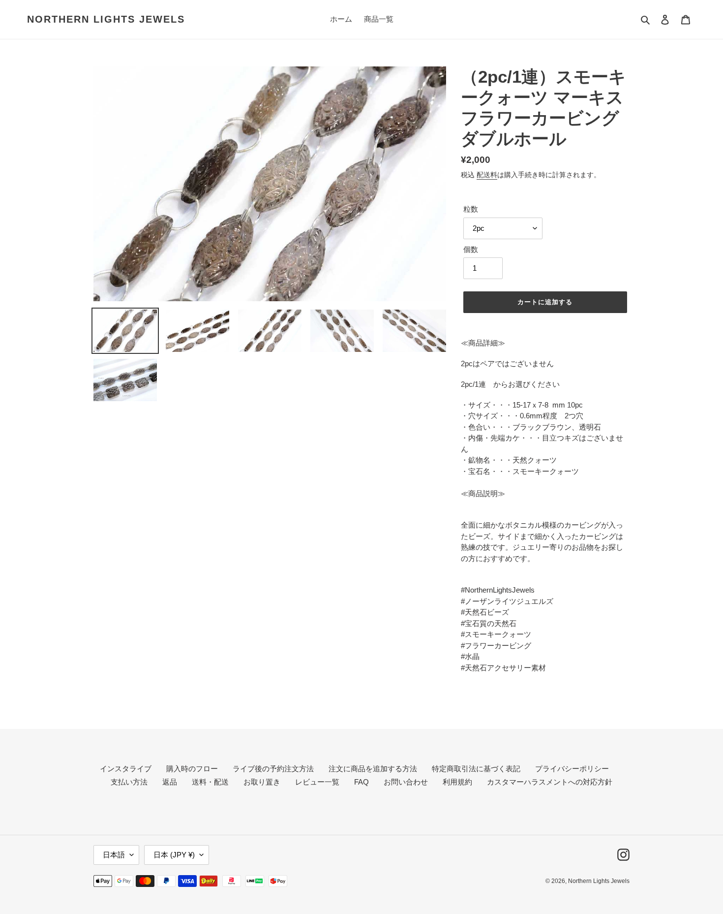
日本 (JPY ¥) (174, 855)
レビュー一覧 (317, 782)
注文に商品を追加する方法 (373, 768)
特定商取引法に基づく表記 (476, 768)
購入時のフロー (192, 768)
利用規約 (457, 782)
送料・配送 (210, 782)
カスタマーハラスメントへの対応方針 (549, 782)
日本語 (114, 855)
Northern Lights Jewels (106, 19)
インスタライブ (125, 768)
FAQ (361, 782)
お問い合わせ (406, 782)
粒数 (470, 209)
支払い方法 (129, 782)
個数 (470, 249)
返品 (169, 782)
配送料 (487, 175)
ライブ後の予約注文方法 (273, 768)
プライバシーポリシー (572, 768)
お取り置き (261, 782)
